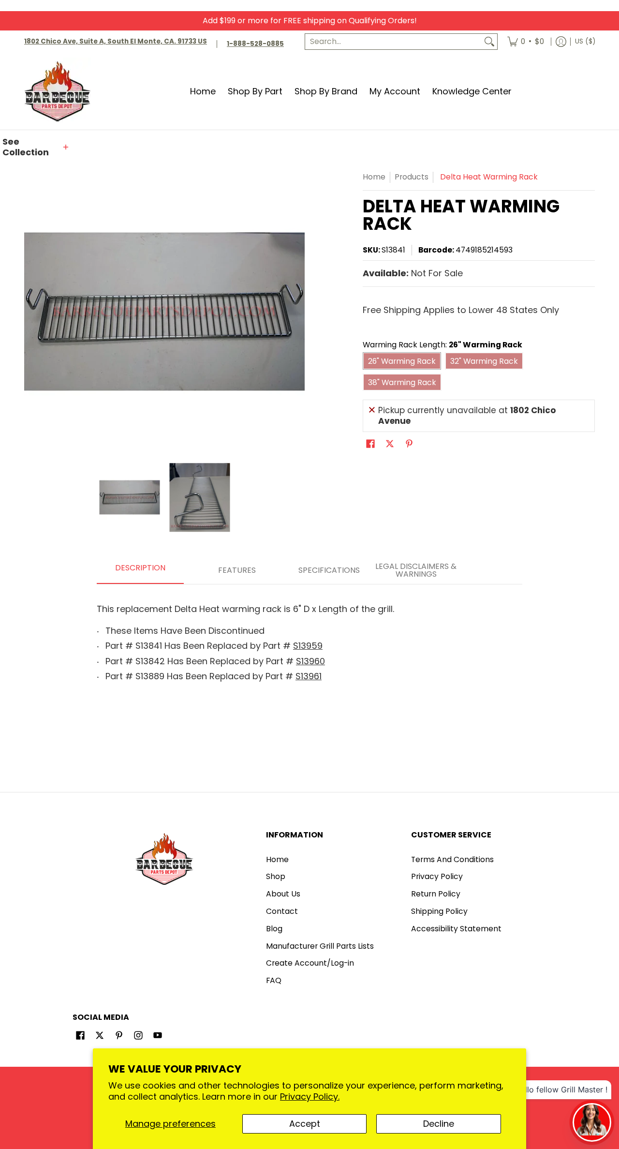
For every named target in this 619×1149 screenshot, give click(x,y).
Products (411, 176)
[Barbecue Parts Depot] (60, 91)
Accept (304, 1124)
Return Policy (435, 893)
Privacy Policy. (309, 1096)
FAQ (273, 980)
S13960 (310, 661)
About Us (283, 893)
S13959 (308, 646)
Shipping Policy (439, 911)
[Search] (489, 42)
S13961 (308, 676)
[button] (36, 147)
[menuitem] (525, 41)
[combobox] (393, 42)
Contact (282, 911)
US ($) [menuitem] (585, 41)
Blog (274, 928)
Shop (275, 876)
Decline (438, 1124)
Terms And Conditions (452, 859)
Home (374, 176)
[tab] (140, 571)
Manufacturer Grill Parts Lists (320, 946)
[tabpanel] (309, 639)
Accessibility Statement (456, 928)
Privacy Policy (437, 876)
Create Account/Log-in (310, 963)
